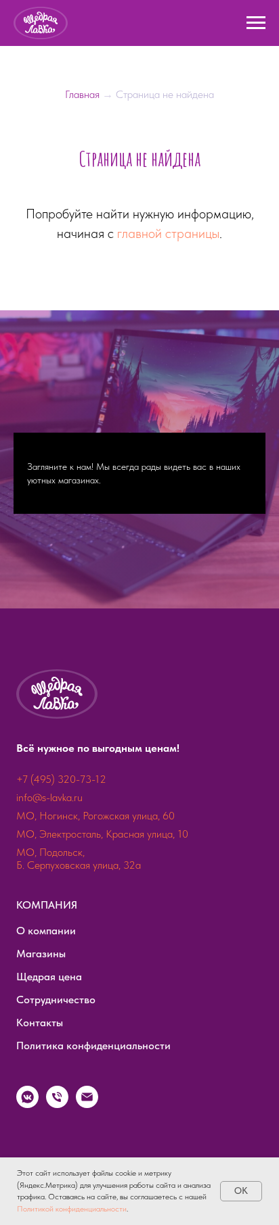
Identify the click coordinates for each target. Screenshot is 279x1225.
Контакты (39, 1091)
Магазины (41, 1022)
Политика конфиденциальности (93, 1114)
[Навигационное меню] (255, 23)
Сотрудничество (55, 1068)
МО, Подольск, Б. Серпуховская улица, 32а (78, 927)
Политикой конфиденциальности (72, 1209)
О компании (46, 999)
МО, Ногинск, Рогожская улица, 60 (95, 884)
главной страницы (168, 233)
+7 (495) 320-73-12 (61, 848)
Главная (83, 94)
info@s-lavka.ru (49, 866)
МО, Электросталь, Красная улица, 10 (102, 902)
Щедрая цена (49, 1045)
